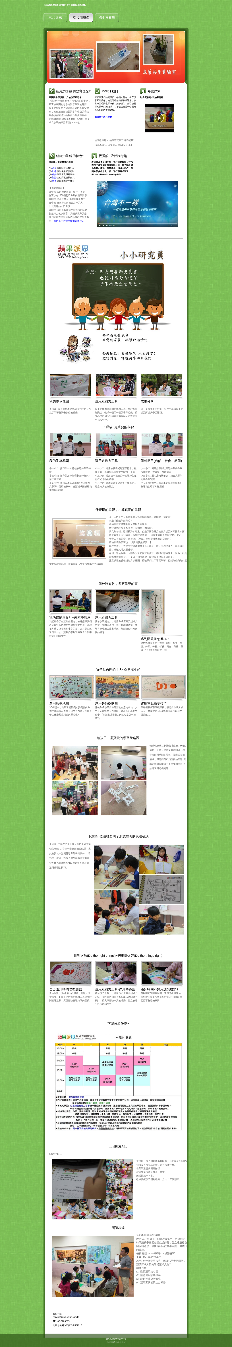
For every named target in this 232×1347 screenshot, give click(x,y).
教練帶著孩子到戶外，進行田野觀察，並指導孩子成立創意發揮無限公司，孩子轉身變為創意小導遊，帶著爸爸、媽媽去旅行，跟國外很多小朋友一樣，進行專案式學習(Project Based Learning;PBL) (112, 168)
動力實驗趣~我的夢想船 (151, 97)
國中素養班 (107, 17)
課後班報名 (81, 17)
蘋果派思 (55, 17)
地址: (55, 1325)
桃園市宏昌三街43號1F (70, 1325)
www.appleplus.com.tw (116, 1342)
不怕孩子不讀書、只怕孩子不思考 (65, 97)
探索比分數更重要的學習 (61, 162)
